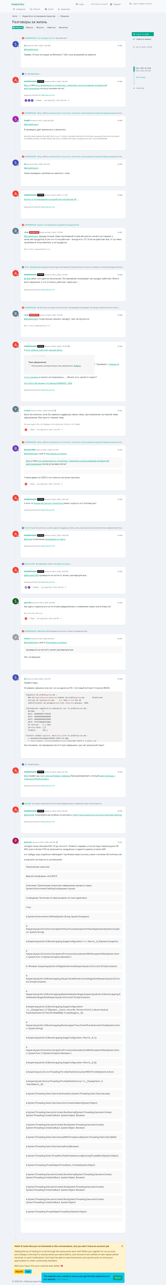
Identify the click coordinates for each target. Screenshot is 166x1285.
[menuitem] (79, 4)
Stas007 (27, 120)
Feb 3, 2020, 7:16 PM (59, 274)
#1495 (120, 571)
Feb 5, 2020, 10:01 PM (60, 499)
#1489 (120, 315)
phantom (28, 842)
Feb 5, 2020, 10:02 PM (60, 535)
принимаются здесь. (55, 539)
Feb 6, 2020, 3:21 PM (59, 772)
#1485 (120, 164)
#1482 (120, 45)
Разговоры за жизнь (56, 453)
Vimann (27, 638)
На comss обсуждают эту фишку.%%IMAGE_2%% (48, 383)
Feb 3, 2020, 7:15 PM (55, 232)
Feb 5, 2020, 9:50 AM (46, 410)
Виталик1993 (29, 450)
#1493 (120, 499)
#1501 (120, 842)
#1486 (120, 195)
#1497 (120, 638)
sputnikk (28, 602)
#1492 (120, 450)
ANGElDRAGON (30, 38)
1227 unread (140, 77)
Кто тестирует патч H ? (46, 38)
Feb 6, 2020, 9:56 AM (46, 638)
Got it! (118, 1277)
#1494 (120, 535)
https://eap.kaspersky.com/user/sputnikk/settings (97, 814)
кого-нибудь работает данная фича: (44, 350)
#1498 (120, 679)
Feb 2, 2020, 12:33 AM (42, 45)
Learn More (62, 1279)
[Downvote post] (120, 61)
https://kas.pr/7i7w (48, 95)
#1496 (120, 602)
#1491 (120, 410)
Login (28, 1271)
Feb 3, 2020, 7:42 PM (55, 315)
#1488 (120, 274)
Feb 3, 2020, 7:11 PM (59, 195)
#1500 (120, 811)
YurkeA (27, 410)
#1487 (120, 232)
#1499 (120, 772)
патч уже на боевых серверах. (55, 775)
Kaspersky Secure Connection (48, 503)
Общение (19, 27)
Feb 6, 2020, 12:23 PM (42, 679)
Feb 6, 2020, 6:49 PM (47, 842)
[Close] (122, 1246)
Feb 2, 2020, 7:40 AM (59, 81)
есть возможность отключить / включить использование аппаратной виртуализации (81, 113)
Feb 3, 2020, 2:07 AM (42, 164)
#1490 (120, 346)
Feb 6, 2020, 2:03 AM (47, 602)
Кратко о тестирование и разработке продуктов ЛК (50, 199)
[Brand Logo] (18, 4)
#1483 (120, 81)
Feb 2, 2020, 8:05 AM (46, 120)
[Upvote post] (111, 61)
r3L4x (26, 232)
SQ (25, 45)
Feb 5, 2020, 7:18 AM (59, 346)
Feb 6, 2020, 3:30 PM (59, 811)
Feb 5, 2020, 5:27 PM (50, 450)
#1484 (120, 120)
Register (19, 1271)
